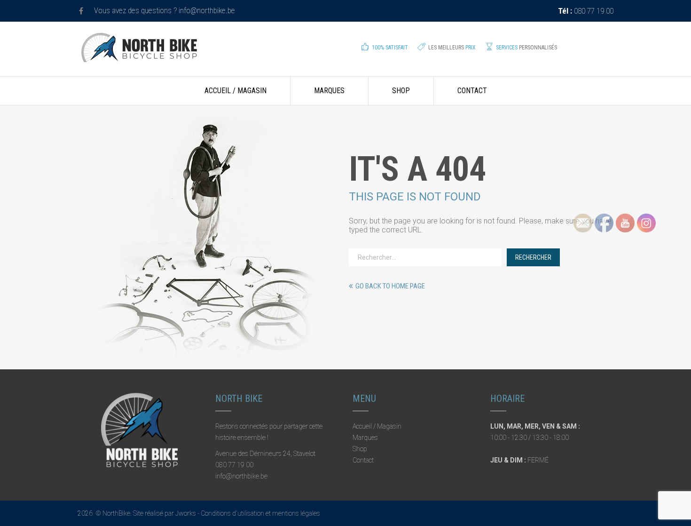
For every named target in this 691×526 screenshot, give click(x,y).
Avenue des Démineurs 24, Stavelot (265, 453)
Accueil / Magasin (235, 90)
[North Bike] (139, 54)
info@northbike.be (207, 10)
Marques (329, 90)
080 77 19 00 (585, 11)
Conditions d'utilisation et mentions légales (260, 513)
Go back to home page (390, 286)
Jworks (185, 513)
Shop (401, 90)
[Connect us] (81, 11)
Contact (472, 90)
